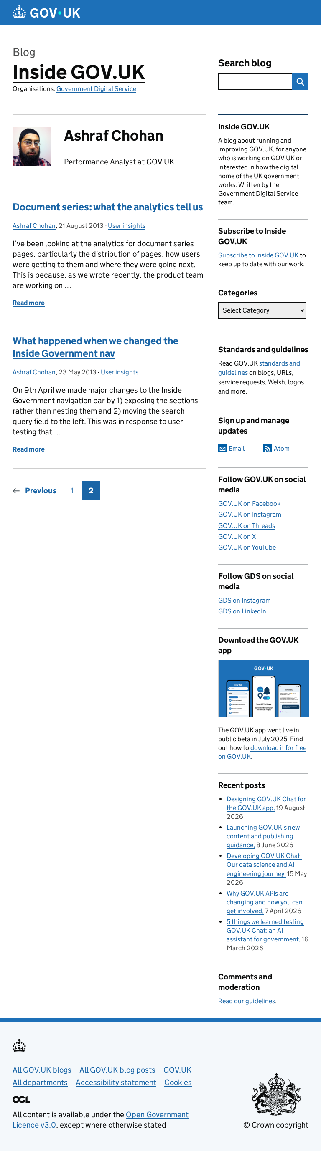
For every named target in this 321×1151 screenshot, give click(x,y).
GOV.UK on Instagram (249, 514)
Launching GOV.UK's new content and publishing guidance (263, 836)
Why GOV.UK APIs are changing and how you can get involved (265, 902)
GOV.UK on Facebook (249, 503)
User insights (126, 226)
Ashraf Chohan (34, 226)
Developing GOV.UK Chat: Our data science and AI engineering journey (264, 864)
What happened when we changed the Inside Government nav (95, 347)
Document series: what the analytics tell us (108, 207)
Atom (282, 448)
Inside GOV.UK (79, 72)
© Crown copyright (275, 1125)
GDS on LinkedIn (242, 611)
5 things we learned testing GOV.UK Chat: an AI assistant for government (265, 930)
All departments (40, 1082)
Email (237, 448)
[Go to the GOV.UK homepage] (46, 12)
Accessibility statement (116, 1082)
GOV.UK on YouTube (247, 547)
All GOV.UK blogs (42, 1070)
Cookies (178, 1082)
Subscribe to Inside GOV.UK (258, 255)
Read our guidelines (246, 1001)
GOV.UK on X (237, 536)
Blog (24, 52)
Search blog (245, 63)
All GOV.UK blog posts (117, 1070)
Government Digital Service (96, 89)
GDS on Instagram (244, 600)
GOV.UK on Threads (246, 526)
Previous (40, 490)
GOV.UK (177, 1070)
